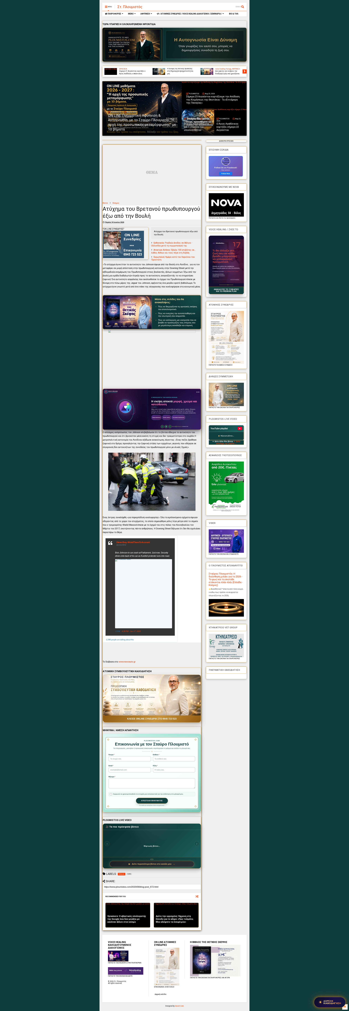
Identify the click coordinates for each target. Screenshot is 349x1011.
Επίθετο (156, 754)
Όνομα (111, 754)
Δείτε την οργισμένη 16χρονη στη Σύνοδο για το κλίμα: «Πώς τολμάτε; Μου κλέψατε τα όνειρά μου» (174, 919)
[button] (226, 261)
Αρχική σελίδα (160, 994)
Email (111, 765)
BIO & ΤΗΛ (233, 14)
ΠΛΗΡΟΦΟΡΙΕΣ (114, 14)
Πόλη (155, 765)
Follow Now (225, 173)
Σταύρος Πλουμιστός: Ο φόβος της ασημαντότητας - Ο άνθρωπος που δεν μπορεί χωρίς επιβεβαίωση (132, 70)
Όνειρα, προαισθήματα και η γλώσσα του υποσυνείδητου (196, 127)
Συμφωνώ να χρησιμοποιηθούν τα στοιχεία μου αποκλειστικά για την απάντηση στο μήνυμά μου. (148, 794)
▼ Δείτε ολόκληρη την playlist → (228, 442)
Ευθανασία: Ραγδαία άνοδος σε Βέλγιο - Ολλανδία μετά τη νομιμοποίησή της (171, 244)
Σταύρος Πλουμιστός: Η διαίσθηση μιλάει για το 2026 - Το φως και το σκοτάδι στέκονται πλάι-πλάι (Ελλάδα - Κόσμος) (226, 579)
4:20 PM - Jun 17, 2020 (131, 631)
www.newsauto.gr (127, 661)
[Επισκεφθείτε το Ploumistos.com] (133, 45)
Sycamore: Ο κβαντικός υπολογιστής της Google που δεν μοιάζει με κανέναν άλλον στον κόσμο (126, 919)
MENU (131, 14)
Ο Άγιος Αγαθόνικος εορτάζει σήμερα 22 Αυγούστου (227, 127)
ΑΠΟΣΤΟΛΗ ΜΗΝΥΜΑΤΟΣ (152, 800)
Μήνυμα (112, 777)
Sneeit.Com (179, 1006)
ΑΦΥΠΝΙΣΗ (145, 14)
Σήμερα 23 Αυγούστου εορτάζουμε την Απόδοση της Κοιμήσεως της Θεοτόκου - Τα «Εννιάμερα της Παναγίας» (228, 70)
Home (105, 203)
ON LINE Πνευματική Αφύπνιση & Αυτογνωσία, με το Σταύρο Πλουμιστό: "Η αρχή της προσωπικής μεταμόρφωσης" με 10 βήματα (180, 69)
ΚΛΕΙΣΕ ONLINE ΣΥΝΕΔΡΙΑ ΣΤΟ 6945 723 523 (152, 719)
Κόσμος (116, 203)
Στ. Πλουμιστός (130, 7)
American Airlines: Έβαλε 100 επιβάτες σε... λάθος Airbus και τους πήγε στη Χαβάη (173, 251)
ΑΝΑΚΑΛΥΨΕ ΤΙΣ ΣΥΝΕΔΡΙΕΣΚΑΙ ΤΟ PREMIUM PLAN (226, 290)
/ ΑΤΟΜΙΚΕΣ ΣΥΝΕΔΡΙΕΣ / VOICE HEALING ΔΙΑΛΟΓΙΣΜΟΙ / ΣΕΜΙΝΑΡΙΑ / (190, 14)
